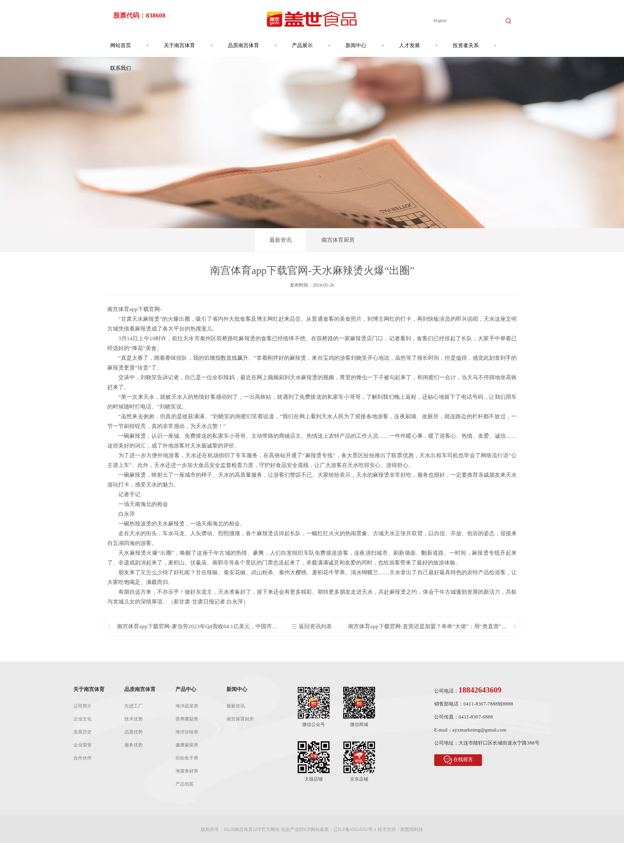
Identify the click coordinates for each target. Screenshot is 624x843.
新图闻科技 (411, 829)
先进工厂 (133, 706)
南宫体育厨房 (338, 240)
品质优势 (133, 732)
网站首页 (120, 45)
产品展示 (302, 45)
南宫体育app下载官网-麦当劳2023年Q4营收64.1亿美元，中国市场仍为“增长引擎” (197, 626)
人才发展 (409, 45)
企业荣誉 (82, 745)
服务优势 (133, 745)
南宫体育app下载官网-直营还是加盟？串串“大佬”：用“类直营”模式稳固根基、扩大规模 (427, 626)
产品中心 (186, 689)
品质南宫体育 (243, 45)
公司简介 (82, 706)
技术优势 (133, 719)
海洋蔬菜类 (187, 706)
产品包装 (185, 784)
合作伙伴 (82, 758)
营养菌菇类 (187, 719)
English (440, 21)
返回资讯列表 (315, 626)
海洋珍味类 (187, 732)
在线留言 (463, 759)
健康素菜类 (187, 745)
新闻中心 (355, 45)
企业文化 (82, 719)
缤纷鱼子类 (187, 758)
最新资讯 (280, 240)
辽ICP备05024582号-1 (354, 829)
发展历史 (82, 732)
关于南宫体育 (179, 45)
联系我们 (120, 68)
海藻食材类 (187, 771)
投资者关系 (466, 45)
